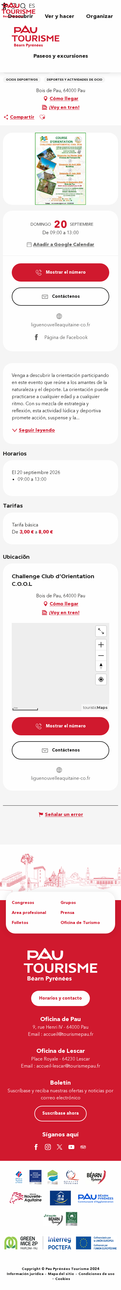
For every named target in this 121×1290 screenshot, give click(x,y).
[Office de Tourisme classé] (35, 1177)
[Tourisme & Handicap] (60, 1198)
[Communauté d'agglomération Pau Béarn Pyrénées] (95, 1198)
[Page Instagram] (48, 1147)
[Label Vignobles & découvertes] (60, 1218)
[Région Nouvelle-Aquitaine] (25, 1198)
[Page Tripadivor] (84, 1147)
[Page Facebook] (37, 1147)
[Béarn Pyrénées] (96, 1177)
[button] (59, 16)
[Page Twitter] (60, 1147)
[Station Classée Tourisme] (53, 1177)
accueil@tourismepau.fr (68, 1034)
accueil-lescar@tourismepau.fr (68, 1066)
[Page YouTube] (72, 1147)
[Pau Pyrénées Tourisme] (35, 36)
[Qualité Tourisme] (71, 1177)
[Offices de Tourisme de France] (18, 1177)
